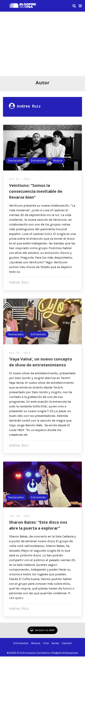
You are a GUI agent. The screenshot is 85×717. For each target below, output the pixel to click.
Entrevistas (38, 160)
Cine (46, 643)
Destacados (16, 160)
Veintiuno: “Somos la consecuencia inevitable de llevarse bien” (35, 191)
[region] (42, 43)
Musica (57, 160)
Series (55, 643)
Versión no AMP (44, 630)
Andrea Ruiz (19, 282)
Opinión (67, 643)
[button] (80, 6)
